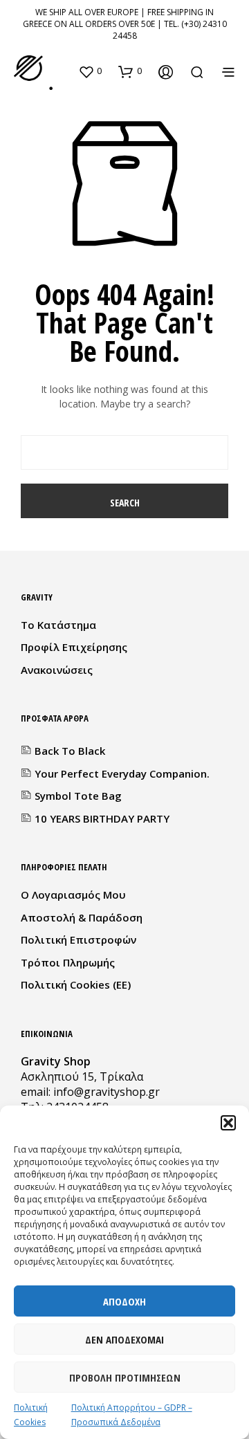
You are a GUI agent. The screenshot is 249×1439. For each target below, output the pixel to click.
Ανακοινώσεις (57, 670)
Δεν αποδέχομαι (124, 1339)
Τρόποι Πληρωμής (68, 962)
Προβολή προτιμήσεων (125, 1377)
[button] (228, 1123)
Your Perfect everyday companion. (122, 773)
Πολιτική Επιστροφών (78, 939)
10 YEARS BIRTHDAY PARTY (102, 818)
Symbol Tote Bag (78, 796)
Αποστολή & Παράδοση (81, 917)
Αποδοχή (124, 1301)
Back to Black (70, 751)
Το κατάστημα (58, 625)
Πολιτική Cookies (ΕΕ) (76, 984)
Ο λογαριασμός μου (73, 894)
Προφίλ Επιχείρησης (74, 647)
